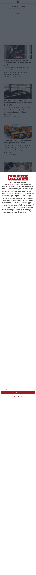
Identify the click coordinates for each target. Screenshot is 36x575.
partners (10, 184)
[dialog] (18, 373)
